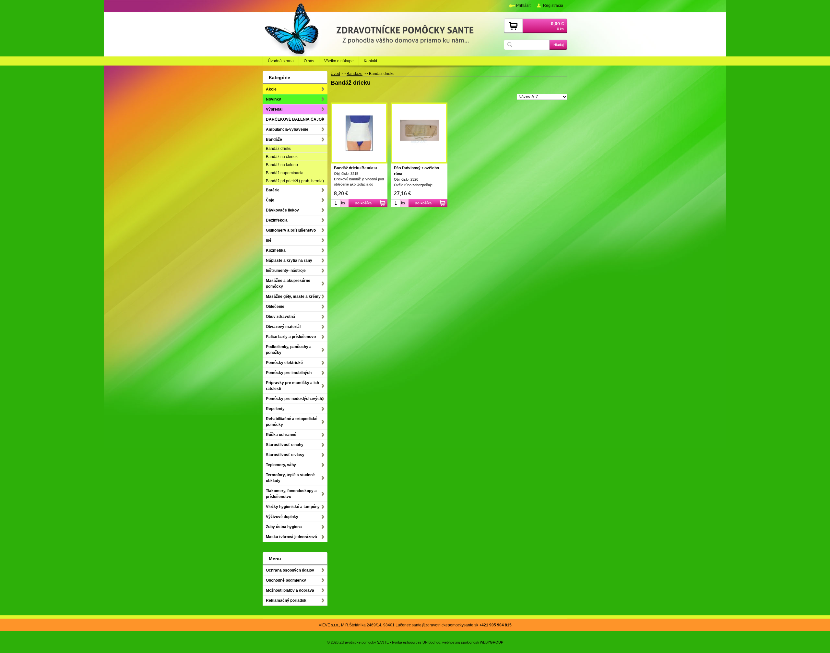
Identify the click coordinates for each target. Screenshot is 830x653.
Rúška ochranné (281, 434)
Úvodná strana (281, 61)
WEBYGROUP (491, 642)
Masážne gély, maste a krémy (293, 296)
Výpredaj (274, 109)
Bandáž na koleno (282, 165)
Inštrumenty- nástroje (286, 270)
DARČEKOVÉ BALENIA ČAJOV (295, 119)
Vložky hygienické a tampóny (293, 506)
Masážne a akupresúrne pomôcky (288, 283)
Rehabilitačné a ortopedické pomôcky (291, 422)
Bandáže (274, 139)
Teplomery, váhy (281, 465)
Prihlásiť (523, 5)
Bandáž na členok (282, 156)
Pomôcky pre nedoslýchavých (294, 398)
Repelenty (275, 408)
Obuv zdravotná (280, 316)
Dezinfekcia (277, 220)
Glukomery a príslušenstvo (291, 230)
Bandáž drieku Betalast (355, 168)
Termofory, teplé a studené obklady (290, 478)
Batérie (272, 190)
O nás (309, 61)
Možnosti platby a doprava (290, 590)
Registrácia (553, 5)
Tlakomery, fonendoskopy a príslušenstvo (291, 494)
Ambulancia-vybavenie (287, 129)
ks (343, 203)
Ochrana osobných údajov (290, 570)
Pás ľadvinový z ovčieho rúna (416, 171)
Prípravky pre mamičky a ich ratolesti (292, 386)
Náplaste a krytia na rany (289, 260)
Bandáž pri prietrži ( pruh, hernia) (295, 181)
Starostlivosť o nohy (284, 444)
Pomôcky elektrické (284, 362)
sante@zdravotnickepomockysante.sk (445, 625)
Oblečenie (275, 306)
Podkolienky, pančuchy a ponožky (289, 350)
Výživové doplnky (282, 516)
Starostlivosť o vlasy (285, 455)
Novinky (273, 99)
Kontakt (370, 61)
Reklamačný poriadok (286, 600)
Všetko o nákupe (339, 61)
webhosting (451, 642)
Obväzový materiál (283, 326)
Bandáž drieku (278, 148)
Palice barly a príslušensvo (291, 336)
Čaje (270, 200)
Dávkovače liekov (282, 210)
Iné (268, 240)
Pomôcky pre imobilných (289, 372)
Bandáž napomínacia (284, 173)
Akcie (271, 89)
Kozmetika (276, 250)
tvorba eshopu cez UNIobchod (416, 642)
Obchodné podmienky (286, 580)
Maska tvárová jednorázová (291, 537)
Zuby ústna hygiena (284, 527)
